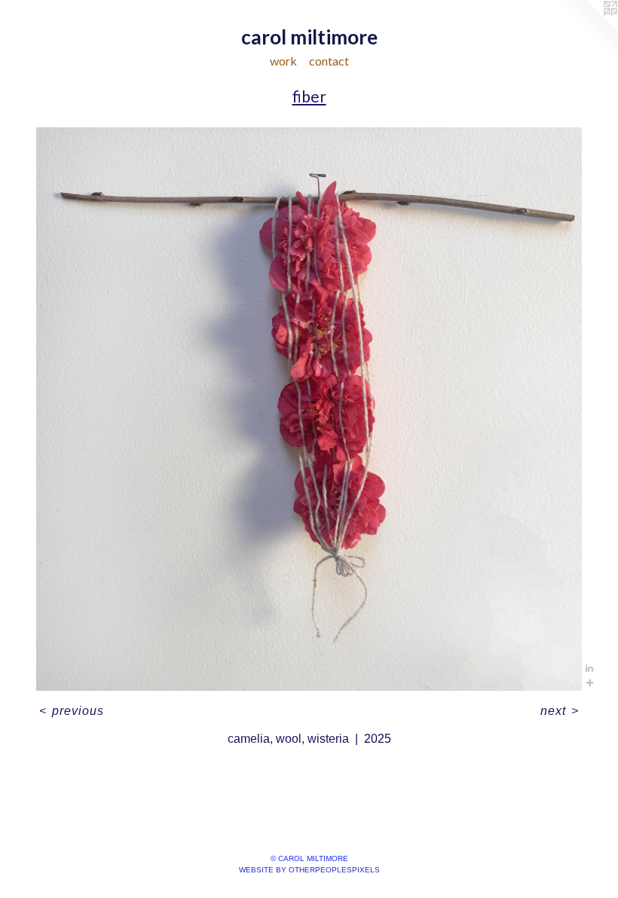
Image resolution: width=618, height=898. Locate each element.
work (283, 60)
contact (329, 60)
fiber (309, 96)
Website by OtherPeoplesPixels (309, 870)
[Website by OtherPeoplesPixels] (588, 30)
